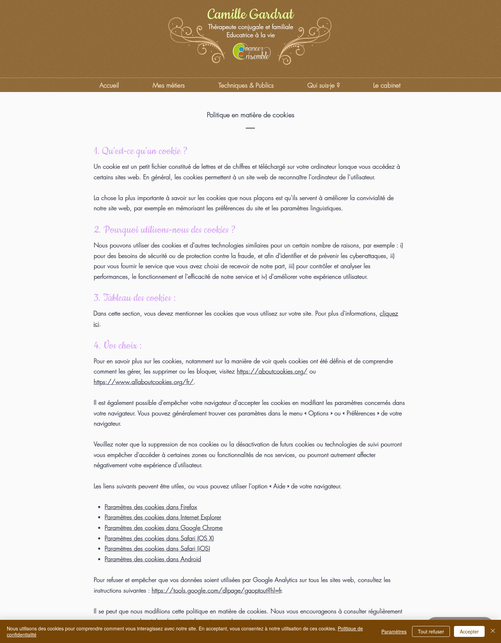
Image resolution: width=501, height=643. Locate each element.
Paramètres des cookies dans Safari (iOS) (157, 548)
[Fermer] (493, 631)
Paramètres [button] (394, 631)
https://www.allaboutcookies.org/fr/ (144, 382)
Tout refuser (431, 631)
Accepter (469, 631)
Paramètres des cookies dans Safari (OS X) (159, 538)
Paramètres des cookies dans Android (153, 559)
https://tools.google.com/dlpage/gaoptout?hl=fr (216, 590)
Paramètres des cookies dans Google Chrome (164, 527)
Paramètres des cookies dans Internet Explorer (163, 517)
